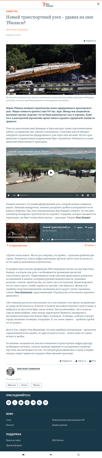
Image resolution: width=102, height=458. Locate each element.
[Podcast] (45, 402)
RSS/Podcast (58, 441)
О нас (8, 420)
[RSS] (39, 402)
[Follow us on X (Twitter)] (14, 402)
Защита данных (59, 425)
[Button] (89, 41)
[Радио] (51, 454)
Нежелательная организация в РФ (68, 420)
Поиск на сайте (13, 441)
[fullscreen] (93, 195)
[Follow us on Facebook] (8, 402)
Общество (12, 11)
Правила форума (14, 446)
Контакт (10, 425)
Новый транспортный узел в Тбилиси (29, 151)
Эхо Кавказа (17, 155)
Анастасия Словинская (17, 30)
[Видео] (23, 454)
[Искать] (78, 454)
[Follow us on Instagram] (27, 402)
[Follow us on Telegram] (33, 402)
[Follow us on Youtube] (21, 402)
